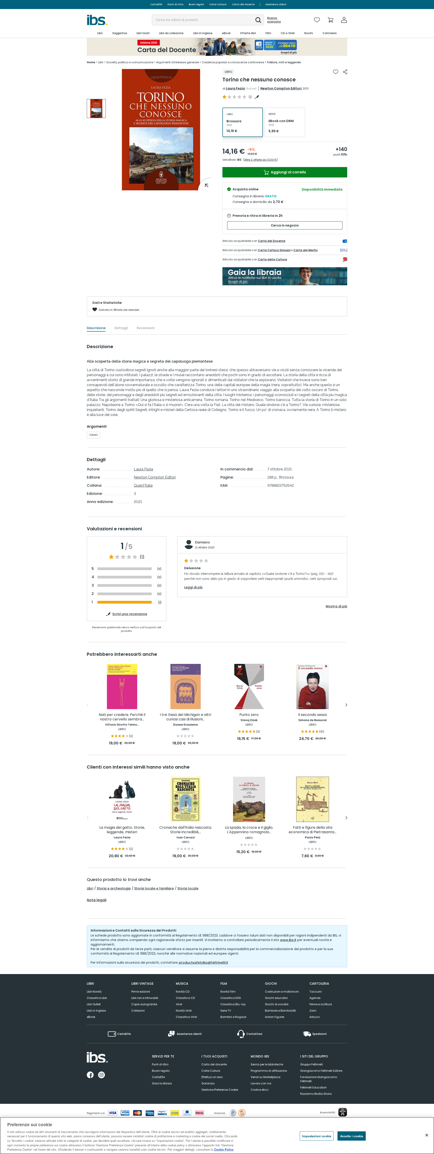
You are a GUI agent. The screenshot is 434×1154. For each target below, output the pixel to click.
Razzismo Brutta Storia (316, 1094)
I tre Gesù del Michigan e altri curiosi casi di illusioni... (185, 717)
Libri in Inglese (96, 1010)
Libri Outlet (94, 1004)
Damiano (202, 542)
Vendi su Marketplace (265, 1077)
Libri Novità (94, 992)
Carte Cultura (217, 4)
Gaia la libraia (162, 1083)
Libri (90, 888)
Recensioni (145, 328)
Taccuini (315, 992)
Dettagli (121, 328)
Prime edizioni (140, 992)
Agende (314, 998)
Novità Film (228, 992)
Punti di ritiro (175, 4)
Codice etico (259, 1090)
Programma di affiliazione (269, 1071)
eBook (91, 1017)
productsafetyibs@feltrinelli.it (203, 962)
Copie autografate (144, 1004)
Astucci (314, 1017)
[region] (217, 1135)
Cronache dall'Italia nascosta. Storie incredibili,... (185, 830)
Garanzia (208, 1083)
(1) (142, 557)
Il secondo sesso (312, 715)
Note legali (96, 900)
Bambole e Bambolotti (280, 1010)
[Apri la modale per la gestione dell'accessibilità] (342, 1112)
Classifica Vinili (186, 1017)
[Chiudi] (427, 1135)
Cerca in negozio (285, 225)
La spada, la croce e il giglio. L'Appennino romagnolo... (249, 830)
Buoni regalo (196, 4)
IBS (239, 160)
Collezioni (138, 1010)
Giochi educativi (276, 998)
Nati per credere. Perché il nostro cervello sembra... (122, 717)
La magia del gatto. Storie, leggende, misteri (122, 830)
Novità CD (182, 992)
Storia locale (187, 888)
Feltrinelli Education (313, 1087)
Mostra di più (336, 606)
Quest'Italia (143, 485)
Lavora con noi (261, 1083)
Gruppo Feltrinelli (311, 1064)
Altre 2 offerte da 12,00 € (260, 160)
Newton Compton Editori (281, 88)
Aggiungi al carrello (288, 172)
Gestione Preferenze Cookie (219, 1090)
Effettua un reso (212, 1077)
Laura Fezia (235, 88)
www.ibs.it (288, 940)
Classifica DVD (230, 998)
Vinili (179, 1004)
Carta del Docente (271, 241)
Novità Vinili (184, 1010)
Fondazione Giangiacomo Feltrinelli (318, 1079)
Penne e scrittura (320, 1004)
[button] (258, 20)
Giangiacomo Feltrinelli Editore (321, 1071)
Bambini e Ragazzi (233, 1017)
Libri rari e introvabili (144, 998)
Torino (93, 435)
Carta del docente (243, 4)
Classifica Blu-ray (233, 1004)
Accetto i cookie (351, 1136)
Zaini (312, 1010)
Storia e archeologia (114, 888)
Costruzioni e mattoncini (282, 992)
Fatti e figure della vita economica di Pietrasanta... (312, 830)
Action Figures (274, 1017)
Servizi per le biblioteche (267, 1064)
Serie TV (225, 1010)
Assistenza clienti (275, 4)
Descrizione (96, 328)
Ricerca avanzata (274, 20)
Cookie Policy (224, 1149)
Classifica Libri (97, 998)
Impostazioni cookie (316, 1136)
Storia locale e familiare (154, 888)
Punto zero (249, 715)
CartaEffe (156, 4)
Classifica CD (185, 998)
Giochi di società (276, 1004)
